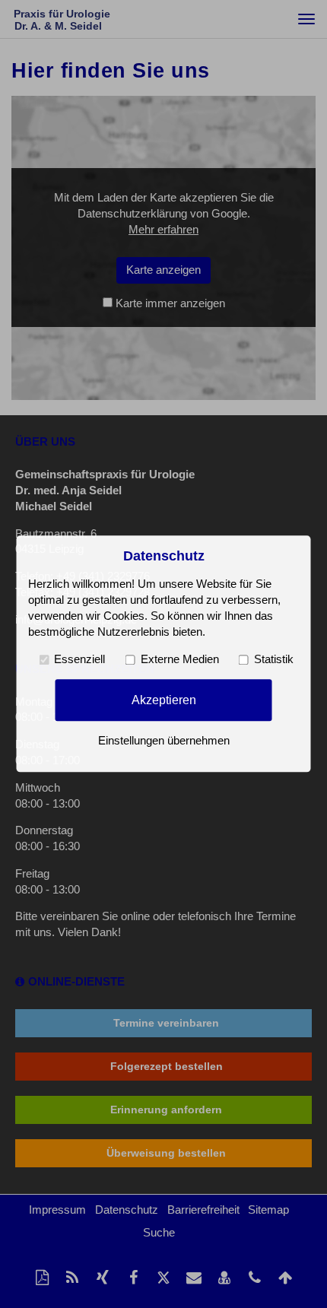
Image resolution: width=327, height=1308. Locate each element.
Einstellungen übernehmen (164, 741)
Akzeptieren (164, 699)
